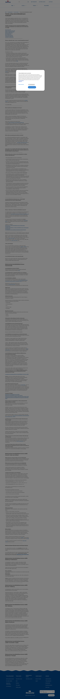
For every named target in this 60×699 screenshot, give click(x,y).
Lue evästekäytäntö (21, 80)
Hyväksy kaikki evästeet (32, 87)
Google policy (20, 81)
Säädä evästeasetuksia (21, 84)
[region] (30, 80)
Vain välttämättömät (31, 84)
